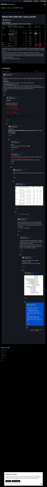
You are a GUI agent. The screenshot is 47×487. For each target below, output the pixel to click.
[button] (23, 36)
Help (2, 358)
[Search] (45, 4)
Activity (2, 353)
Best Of (2, 360)
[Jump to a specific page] (44, 71)
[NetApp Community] (7, 4)
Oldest (7, 71)
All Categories (4, 350)
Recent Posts (3, 352)
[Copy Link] (10, 20)
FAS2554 (7, 19)
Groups (2, 357)
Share (3, 60)
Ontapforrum (9, 74)
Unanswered (23, 355)
